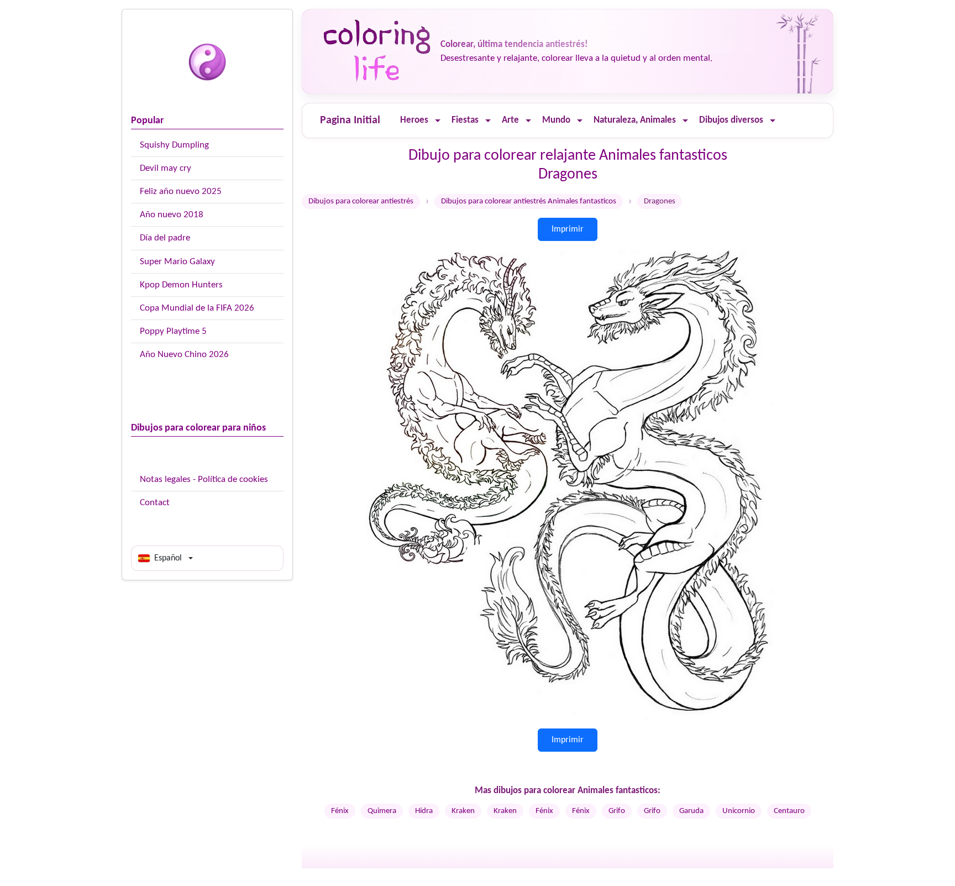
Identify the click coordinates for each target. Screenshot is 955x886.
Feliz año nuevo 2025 (181, 191)
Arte (510, 120)
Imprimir (568, 229)
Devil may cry (165, 168)
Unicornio (738, 811)
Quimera (382, 811)
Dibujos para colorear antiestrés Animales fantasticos (528, 201)
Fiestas (465, 120)
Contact (155, 502)
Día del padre (165, 238)
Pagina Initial (350, 120)
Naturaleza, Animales (635, 120)
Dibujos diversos (731, 120)
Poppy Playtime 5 (173, 331)
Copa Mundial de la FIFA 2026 (197, 308)
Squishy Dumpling (174, 145)
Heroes (414, 120)
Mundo (556, 120)
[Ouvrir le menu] (438, 120)
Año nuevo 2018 (171, 214)
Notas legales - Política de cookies (204, 479)
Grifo (616, 811)
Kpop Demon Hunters (181, 285)
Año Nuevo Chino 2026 (184, 354)
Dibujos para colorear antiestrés (360, 201)
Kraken (463, 811)
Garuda (691, 811)
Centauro (789, 811)
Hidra (424, 811)
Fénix (340, 811)
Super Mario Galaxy (177, 261)
